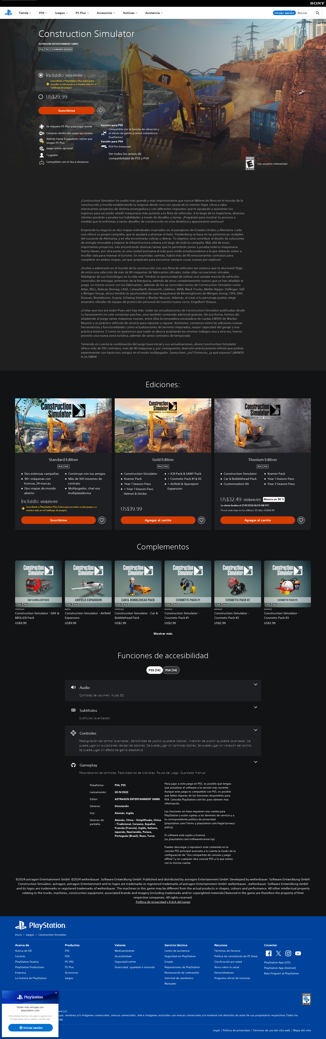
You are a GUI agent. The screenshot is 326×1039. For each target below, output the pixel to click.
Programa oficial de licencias (232, 978)
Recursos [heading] (220, 945)
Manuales (170, 983)
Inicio (18, 934)
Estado (169, 961)
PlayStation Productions (29, 967)
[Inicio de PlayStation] (8, 13)
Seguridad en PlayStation (180, 956)
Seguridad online (125, 961)
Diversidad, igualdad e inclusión (135, 967)
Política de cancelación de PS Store (236, 956)
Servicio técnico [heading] (176, 945)
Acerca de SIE (23, 950)
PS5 (41, 13)
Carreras (20, 956)
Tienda (23, 13)
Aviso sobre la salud (226, 967)
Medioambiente (124, 950)
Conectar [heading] (270, 945)
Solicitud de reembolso (179, 978)
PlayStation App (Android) (280, 968)
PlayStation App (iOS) (277, 962)
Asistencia (152, 13)
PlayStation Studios (27, 961)
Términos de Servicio (227, 950)
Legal (216, 1030)
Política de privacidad (236, 1030)
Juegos (60, 13)
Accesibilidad (123, 956)
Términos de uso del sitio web (271, 1030)
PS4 (67, 956)
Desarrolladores (224, 972)
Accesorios (104, 13)
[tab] (154, 670)
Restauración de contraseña (182, 972)
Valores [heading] (120, 945)
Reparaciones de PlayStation (182, 967)
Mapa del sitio (302, 1030)
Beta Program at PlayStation (281, 973)
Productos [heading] (72, 945)
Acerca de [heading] (22, 945)
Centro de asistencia (177, 950)
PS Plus (81, 13)
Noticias (129, 13)
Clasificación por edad (228, 961)
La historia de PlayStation (30, 978)
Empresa (20, 972)
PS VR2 (69, 961)
